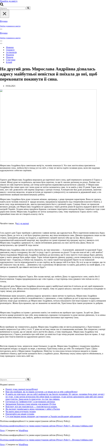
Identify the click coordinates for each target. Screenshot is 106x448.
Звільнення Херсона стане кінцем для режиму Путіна (31, 404)
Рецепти (10, 55)
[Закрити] (4, 14)
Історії (9, 62)
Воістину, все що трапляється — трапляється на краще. (31, 406)
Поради (9, 57)
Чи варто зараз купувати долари (21, 411)
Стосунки (10, 60)
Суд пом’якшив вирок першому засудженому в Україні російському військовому (43, 416)
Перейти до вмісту (9, 1)
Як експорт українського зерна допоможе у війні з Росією (33, 409)
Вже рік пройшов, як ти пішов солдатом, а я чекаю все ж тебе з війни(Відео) (41, 392)
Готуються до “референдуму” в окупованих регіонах (30, 401)
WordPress (23, 430)
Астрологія (11, 52)
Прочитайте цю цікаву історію (20, 414)
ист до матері (22, 223)
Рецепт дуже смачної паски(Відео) (22, 389)
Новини (10, 47)
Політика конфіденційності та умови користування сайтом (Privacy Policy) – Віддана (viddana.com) (46, 426)
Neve (2, 430)
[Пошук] (1, 5)
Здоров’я (10, 50)
